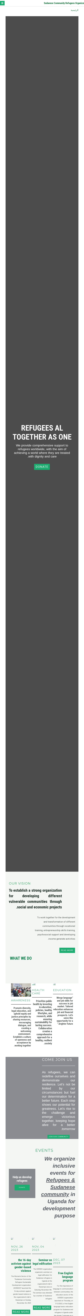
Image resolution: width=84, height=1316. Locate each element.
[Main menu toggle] (2, 3)
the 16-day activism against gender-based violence (21, 1265)
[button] (55, 1245)
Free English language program (65, 1276)
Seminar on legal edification (42, 1261)
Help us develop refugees (22, 1179)
